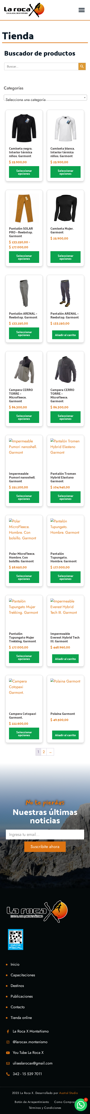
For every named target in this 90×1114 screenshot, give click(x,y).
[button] (82, 10)
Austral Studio (68, 1093)
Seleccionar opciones (24, 172)
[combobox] (45, 98)
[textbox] (45, 99)
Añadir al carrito (65, 334)
